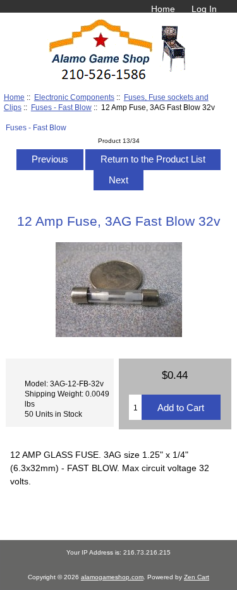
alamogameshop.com (112, 577)
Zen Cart (196, 577)
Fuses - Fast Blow (61, 107)
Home (163, 9)
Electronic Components (74, 97)
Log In (204, 9)
